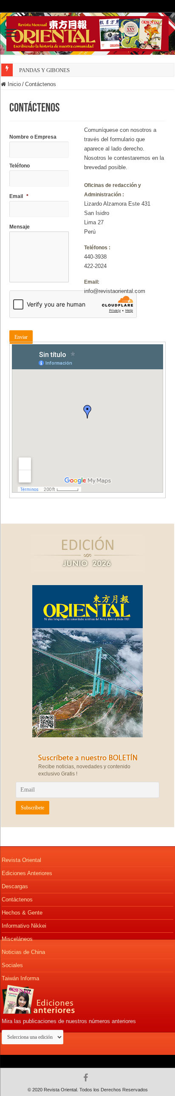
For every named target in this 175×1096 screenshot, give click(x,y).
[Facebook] (87, 1078)
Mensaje (19, 227)
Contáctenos (17, 899)
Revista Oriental (21, 860)
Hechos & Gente (22, 912)
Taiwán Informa (20, 978)
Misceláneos (17, 939)
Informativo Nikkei (24, 926)
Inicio (13, 84)
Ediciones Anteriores (27, 873)
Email (18, 196)
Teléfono (19, 166)
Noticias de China (23, 952)
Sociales (12, 965)
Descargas (15, 886)
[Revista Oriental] (87, 32)
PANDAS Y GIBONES (44, 70)
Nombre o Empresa (32, 137)
